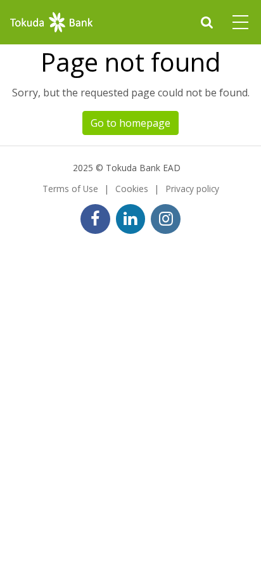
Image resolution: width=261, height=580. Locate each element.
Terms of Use (70, 189)
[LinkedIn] (131, 219)
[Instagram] (166, 219)
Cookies (131, 189)
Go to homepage (130, 123)
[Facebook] (95, 219)
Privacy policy (192, 189)
